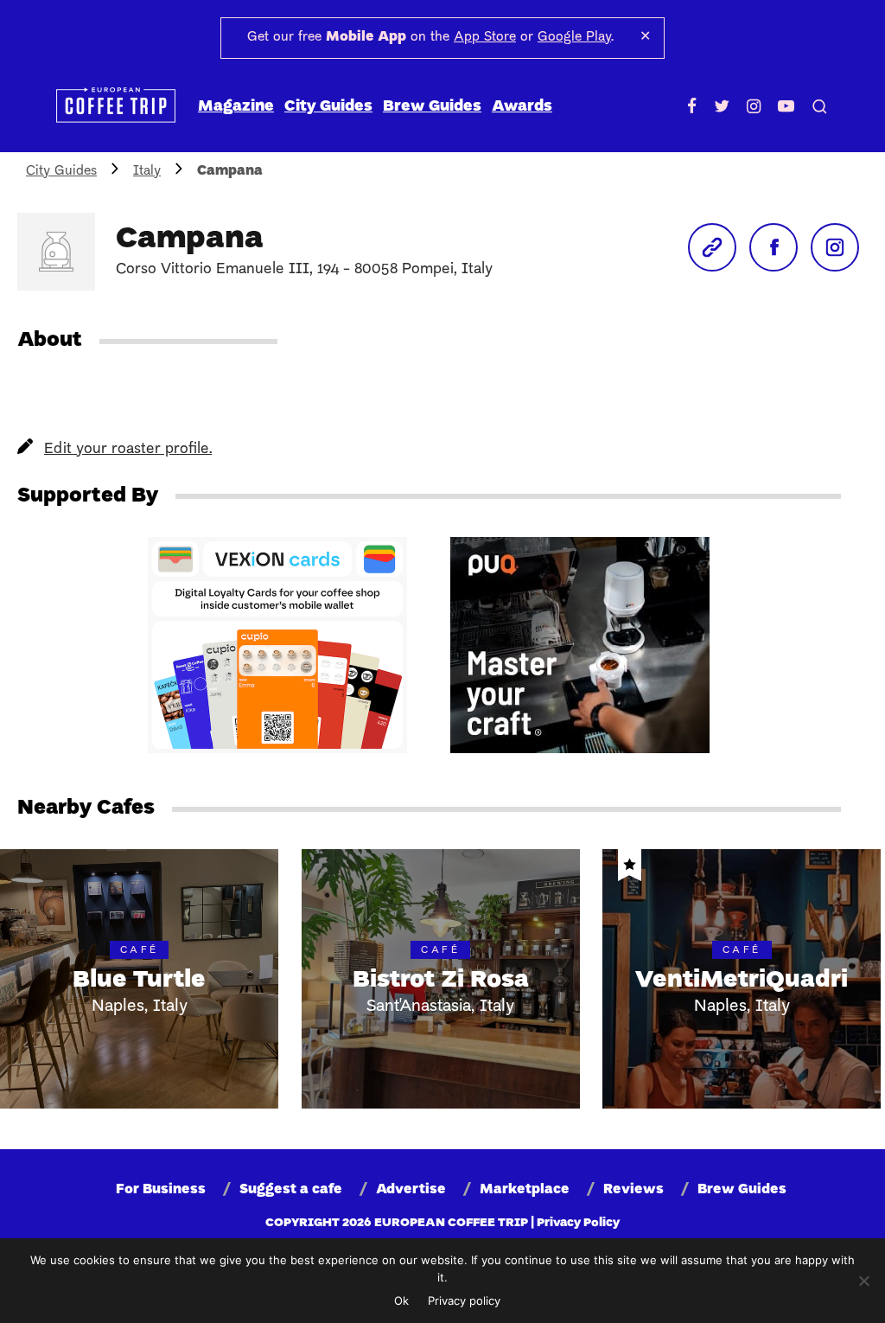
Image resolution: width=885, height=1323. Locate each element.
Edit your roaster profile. (128, 449)
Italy (147, 171)
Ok (401, 1300)
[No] (863, 1280)
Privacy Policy (578, 1223)
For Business (161, 1190)
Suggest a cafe (290, 1190)
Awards (522, 106)
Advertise (411, 1190)
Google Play (574, 37)
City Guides (328, 106)
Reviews (633, 1190)
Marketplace (525, 1190)
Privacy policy (464, 1300)
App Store (485, 37)
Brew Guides (432, 106)
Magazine (236, 106)
